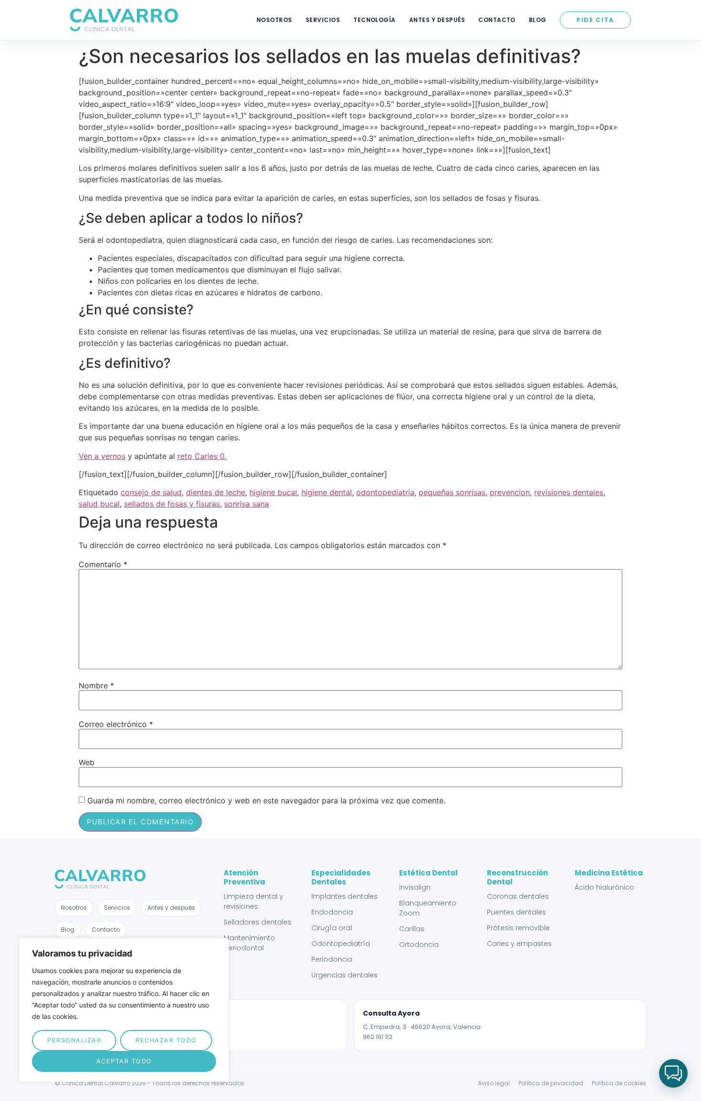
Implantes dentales (344, 896)
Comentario (103, 564)
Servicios (323, 20)
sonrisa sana (246, 504)
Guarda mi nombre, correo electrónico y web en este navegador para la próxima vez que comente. (266, 800)
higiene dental (326, 492)
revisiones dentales (568, 492)
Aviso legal (494, 1083)
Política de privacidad (550, 1083)
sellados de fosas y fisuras (172, 504)
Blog (537, 20)
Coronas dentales (518, 896)
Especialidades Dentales (341, 877)
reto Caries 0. (202, 456)
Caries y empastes (519, 943)
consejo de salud (151, 492)
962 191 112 (377, 1036)
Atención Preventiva (244, 877)
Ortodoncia (419, 944)
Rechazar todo (166, 1040)
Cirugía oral (331, 928)
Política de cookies (619, 1083)
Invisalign (415, 887)
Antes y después (437, 20)
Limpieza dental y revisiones (253, 901)
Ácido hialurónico (604, 887)
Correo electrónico (116, 724)
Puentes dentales (516, 912)
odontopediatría (385, 492)
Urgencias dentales (344, 975)
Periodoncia (331, 959)
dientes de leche (215, 492)
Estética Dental (428, 873)
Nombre (96, 685)
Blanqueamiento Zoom (427, 908)
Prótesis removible (518, 928)
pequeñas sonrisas (452, 492)
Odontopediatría (340, 943)
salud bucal (99, 504)
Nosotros (274, 20)
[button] (673, 1073)
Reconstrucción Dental (517, 877)
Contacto (496, 20)
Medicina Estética (609, 873)
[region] (124, 1010)
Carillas (411, 929)
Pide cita (595, 20)
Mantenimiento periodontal (249, 943)
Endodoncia (332, 912)
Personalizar (74, 1040)
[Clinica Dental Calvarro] (124, 20)
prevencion (510, 492)
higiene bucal (273, 492)
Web (86, 762)
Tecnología (374, 20)
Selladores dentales (257, 922)
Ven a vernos (102, 456)
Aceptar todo (124, 1061)
